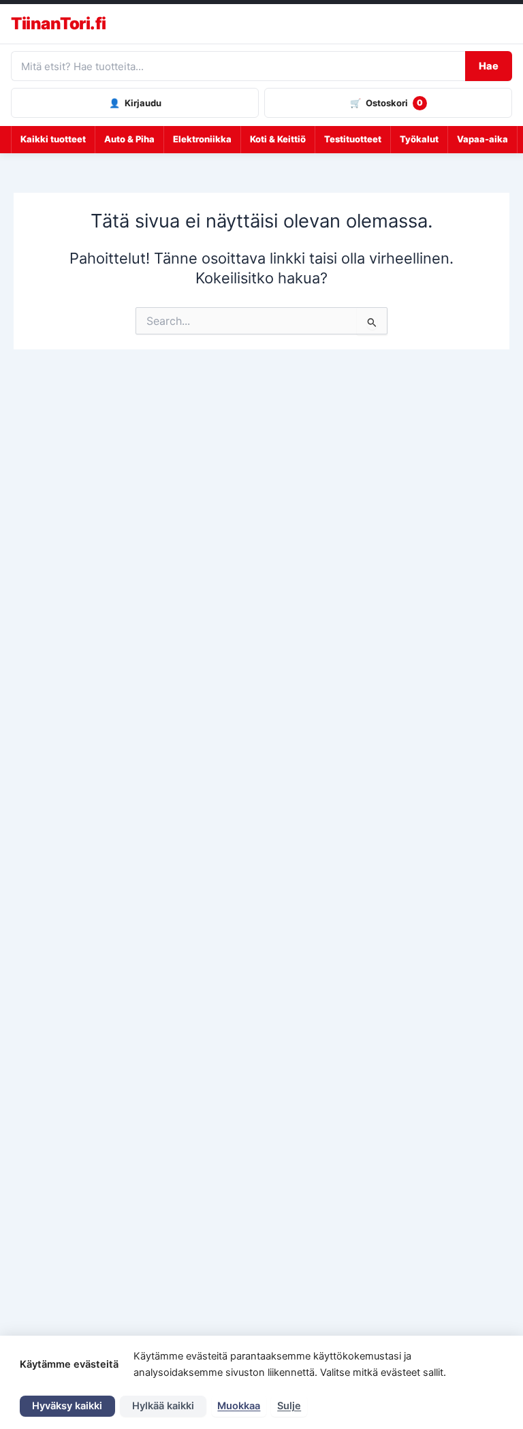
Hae (488, 66)
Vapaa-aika (482, 139)
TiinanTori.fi (58, 24)
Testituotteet (352, 139)
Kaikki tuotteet (53, 139)
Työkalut (419, 139)
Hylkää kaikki (163, 1406)
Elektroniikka (202, 139)
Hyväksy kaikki (67, 1406)
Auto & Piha (129, 139)
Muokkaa (238, 1406)
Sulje (289, 1406)
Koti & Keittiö (278, 139)
